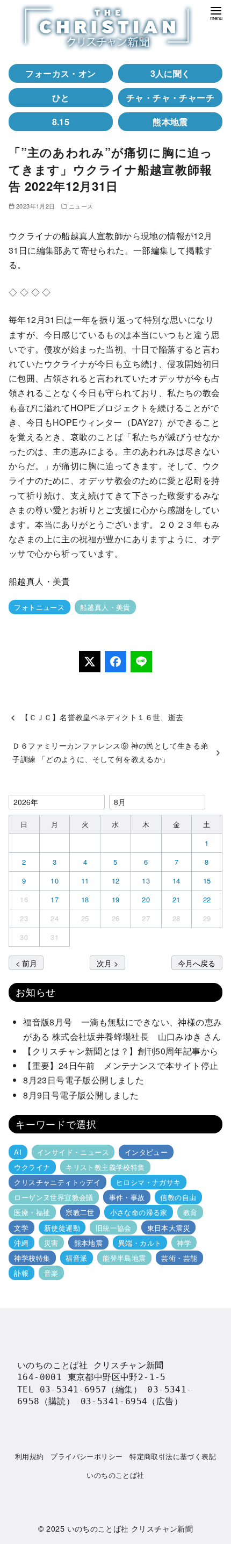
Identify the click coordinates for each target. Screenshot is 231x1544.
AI (17, 1152)
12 (116, 880)
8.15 (61, 122)
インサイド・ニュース (73, 1152)
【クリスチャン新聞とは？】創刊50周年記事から (120, 1051)
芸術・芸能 (179, 1258)
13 (146, 880)
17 (54, 899)
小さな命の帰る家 (139, 1212)
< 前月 (26, 962)
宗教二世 (80, 1212)
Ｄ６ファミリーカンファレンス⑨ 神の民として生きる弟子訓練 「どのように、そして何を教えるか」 (110, 751)
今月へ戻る (196, 962)
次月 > (107, 962)
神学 (184, 1243)
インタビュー (146, 1152)
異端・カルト (139, 1243)
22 (207, 899)
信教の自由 (178, 1197)
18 (85, 899)
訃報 (21, 1273)
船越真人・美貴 (105, 607)
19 (116, 899)
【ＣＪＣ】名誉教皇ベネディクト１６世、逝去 (102, 716)
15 (207, 880)
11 (85, 880)
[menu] (216, 12)
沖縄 (21, 1243)
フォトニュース (39, 607)
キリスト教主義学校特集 (105, 1167)
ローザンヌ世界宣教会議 (53, 1197)
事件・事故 (127, 1197)
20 (146, 899)
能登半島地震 (124, 1258)
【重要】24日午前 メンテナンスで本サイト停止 (120, 1065)
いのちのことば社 (115, 1475)
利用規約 (29, 1456)
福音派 (76, 1258)
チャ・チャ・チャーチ (170, 97)
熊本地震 (170, 122)
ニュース (81, 206)
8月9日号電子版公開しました (81, 1095)
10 (54, 880)
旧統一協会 (114, 1227)
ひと (61, 97)
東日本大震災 (168, 1227)
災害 (51, 1243)
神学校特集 (32, 1258)
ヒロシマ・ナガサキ (148, 1182)
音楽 (51, 1273)
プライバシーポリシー (86, 1456)
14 (176, 880)
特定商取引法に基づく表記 (172, 1456)
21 (176, 899)
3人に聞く (170, 73)
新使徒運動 (62, 1227)
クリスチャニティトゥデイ (57, 1182)
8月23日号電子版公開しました (83, 1080)
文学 (21, 1227)
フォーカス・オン (60, 73)
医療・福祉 (32, 1212)
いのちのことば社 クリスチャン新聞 (130, 1528)
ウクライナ (32, 1167)
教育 (190, 1212)
